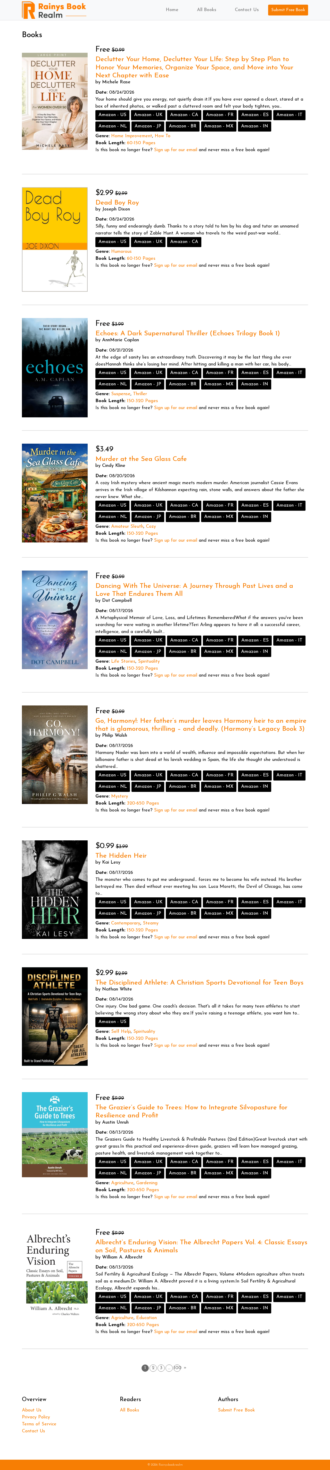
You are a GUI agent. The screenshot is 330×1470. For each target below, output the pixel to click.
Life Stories (123, 661)
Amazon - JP (148, 126)
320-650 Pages (143, 803)
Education (146, 1318)
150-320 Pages (142, 401)
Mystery (119, 796)
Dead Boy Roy (117, 202)
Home (172, 10)
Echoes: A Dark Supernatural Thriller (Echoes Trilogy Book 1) (187, 333)
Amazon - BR (182, 126)
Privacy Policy (36, 1417)
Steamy (151, 923)
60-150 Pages (141, 143)
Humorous (121, 251)
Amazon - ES (255, 115)
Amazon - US (112, 115)
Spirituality (149, 661)
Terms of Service (39, 1424)
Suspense (120, 394)
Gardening (147, 1183)
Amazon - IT (289, 115)
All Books (206, 10)
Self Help (121, 1031)
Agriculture (122, 1183)
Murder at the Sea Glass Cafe (141, 459)
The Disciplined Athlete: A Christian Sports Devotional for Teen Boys (199, 982)
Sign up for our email (175, 150)
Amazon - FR (220, 115)
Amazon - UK (148, 115)
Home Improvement (131, 136)
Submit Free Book (288, 10)
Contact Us (247, 10)
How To (162, 136)
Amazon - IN (254, 126)
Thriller (140, 394)
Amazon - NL (112, 126)
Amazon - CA (184, 115)
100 (177, 1368)
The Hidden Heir (121, 855)
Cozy (151, 526)
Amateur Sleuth (127, 526)
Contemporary (125, 923)
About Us (32, 1410)
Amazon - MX (218, 126)
